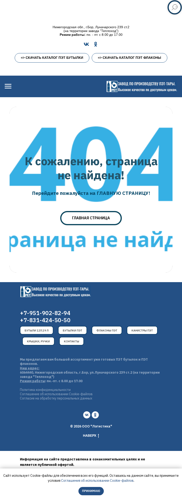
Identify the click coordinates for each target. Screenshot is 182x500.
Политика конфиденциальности (45, 390)
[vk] (86, 414)
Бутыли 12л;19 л (37, 330)
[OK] (96, 44)
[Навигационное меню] (8, 86)
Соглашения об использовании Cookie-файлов (97, 480)
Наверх (89, 435)
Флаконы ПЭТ (106, 330)
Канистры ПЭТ (142, 330)
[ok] (95, 414)
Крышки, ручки (38, 341)
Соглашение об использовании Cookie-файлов (56, 394)
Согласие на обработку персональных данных (56, 398)
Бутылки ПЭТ (72, 330)
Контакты (71, 341)
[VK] (86, 44)
